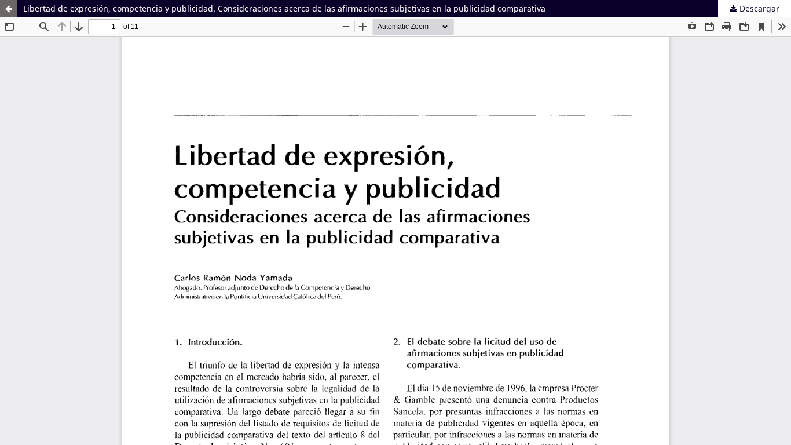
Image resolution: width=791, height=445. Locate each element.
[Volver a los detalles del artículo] (8, 8)
